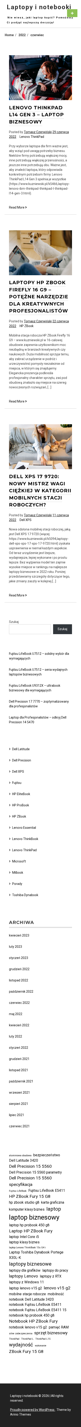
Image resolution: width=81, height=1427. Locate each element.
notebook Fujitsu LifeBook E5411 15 (37, 1310)
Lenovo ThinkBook (25, 839)
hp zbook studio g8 (24, 1202)
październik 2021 (21, 1081)
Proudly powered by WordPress (32, 1410)
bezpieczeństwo (46, 1155)
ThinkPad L (27, 1338)
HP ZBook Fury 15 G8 (29, 1196)
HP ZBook (27, 326)
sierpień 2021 (18, 1104)
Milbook (17, 872)
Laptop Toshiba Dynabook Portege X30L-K (36, 1255)
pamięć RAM (59, 1327)
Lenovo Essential (24, 827)
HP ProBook (20, 805)
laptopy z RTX (50, 1276)
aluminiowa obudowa (20, 1155)
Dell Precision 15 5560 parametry (35, 1172)
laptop (53, 1209)
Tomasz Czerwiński (38, 132)
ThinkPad (14, 1338)
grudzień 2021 (19, 1059)
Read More (18, 207)
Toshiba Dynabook (25, 895)
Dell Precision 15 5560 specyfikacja (30, 1181)
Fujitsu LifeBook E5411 (46, 1190)
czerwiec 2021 (19, 1126)
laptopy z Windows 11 (26, 1282)
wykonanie (40, 1345)
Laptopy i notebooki (39, 7)
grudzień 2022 (19, 969)
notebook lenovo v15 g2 (28, 1327)
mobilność (56, 1294)
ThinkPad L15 (42, 1338)
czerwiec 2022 (19, 1003)
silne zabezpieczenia (20, 1333)
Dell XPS (26, 520)
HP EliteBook (21, 794)
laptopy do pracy (55, 1270)
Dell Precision (21, 760)
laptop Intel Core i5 (24, 1237)
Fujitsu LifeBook (18, 1191)
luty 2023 (15, 946)
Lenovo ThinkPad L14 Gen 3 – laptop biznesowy (36, 115)
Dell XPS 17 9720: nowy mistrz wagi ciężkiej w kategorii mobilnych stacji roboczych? (40, 491)
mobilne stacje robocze (27, 1294)
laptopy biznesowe (30, 1264)
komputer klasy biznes (27, 1209)
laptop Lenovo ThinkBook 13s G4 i (27, 1247)
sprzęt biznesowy (51, 1332)
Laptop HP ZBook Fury (30, 1231)
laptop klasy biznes (24, 1242)
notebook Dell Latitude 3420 (31, 1299)
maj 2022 (15, 1014)
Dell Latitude (21, 749)
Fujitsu (16, 783)
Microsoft (19, 861)
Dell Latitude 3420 (23, 1160)
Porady (17, 884)
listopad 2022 (18, 980)
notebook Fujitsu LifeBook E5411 (35, 1304)
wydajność (21, 1345)
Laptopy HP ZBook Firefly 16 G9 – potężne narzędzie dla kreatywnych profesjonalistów (38, 297)
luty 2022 (15, 1036)
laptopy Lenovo (23, 1276)
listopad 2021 (18, 1070)
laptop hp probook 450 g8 (29, 1225)
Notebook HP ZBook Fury (33, 1321)
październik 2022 (21, 991)
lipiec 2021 (16, 1115)
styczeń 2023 (18, 958)
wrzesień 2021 (19, 1092)
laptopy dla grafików (24, 1270)
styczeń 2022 (18, 1047)
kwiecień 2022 (19, 1025)
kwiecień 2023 (19, 935)
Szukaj (14, 622)
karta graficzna (52, 1202)
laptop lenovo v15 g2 (25, 1288)
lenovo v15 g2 (57, 1288)
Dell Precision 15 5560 (30, 1166)
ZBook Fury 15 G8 (26, 1351)
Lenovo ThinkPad (32, 137)
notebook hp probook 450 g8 (31, 1315)
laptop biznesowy (34, 1217)
